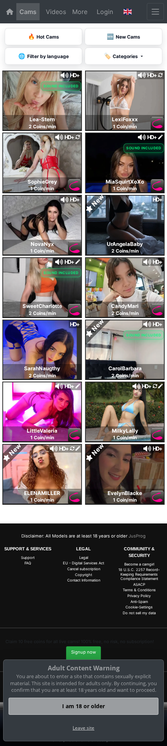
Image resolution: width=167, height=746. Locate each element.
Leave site (83, 728)
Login (105, 12)
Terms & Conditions (139, 590)
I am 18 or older (83, 706)
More (79, 12)
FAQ (27, 563)
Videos (56, 12)
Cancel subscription (83, 569)
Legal (83, 557)
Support (28, 557)
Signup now (83, 652)
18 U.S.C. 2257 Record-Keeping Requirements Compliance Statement (139, 574)
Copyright (83, 575)
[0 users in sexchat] (42, 100)
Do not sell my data (139, 613)
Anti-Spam (139, 601)
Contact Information (83, 580)
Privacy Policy (139, 596)
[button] (127, 11)
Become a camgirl (139, 564)
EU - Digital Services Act (83, 563)
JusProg (137, 536)
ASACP (139, 584)
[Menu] (155, 11)
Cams (28, 12)
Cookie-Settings (139, 607)
